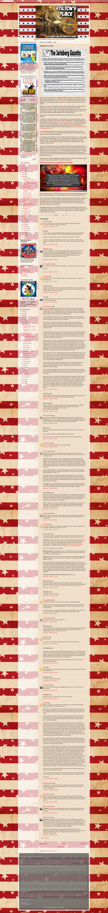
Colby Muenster (47, 794)
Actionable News (27, 200)
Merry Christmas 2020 (28, 188)
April (24, 224)
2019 (23, 232)
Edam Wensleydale (48, 783)
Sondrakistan (24, 274)
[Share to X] (65, 215)
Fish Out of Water (47, 306)
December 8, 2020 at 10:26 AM (50, 778)
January (25, 230)
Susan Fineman (47, 443)
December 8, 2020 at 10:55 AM (50, 789)
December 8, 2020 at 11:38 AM (50, 802)
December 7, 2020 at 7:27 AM (50, 411)
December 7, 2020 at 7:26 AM (50, 398)
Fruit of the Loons (27, 202)
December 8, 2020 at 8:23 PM (50, 835)
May (24, 222)
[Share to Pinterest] (67, 215)
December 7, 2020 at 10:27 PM (50, 663)
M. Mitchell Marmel (47, 264)
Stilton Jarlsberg (47, 806)
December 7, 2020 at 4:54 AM (50, 292)
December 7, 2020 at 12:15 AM (50, 226)
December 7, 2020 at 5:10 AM (50, 302)
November (26, 210)
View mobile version (63, 847)
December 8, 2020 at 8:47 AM (50, 698)
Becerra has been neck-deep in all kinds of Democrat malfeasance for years (63, 585)
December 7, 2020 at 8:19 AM (50, 488)
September (26, 214)
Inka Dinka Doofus (27, 195)
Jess (44, 296)
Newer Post (43, 843)
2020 (23, 176)
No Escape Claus (27, 193)
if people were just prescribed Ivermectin (64, 122)
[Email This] (62, 215)
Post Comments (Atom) (51, 850)
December (26, 178)
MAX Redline (46, 248)
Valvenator (45, 637)
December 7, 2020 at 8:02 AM (50, 446)
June (24, 220)
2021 (23, 174)
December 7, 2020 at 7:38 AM (50, 423)
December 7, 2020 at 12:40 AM (50, 272)
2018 (23, 234)
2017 (23, 236)
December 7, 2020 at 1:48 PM (50, 613)
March (25, 226)
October (25, 212)
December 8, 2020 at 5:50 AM (50, 680)
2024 (23, 168)
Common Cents (24, 269)
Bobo (44, 667)
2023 (23, 170)
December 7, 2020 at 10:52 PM (50, 672)
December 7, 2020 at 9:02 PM (50, 643)
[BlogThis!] (63, 215)
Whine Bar (25, 208)
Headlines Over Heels (28, 204)
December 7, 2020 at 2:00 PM (50, 621)
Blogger (62, 907)
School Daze (26, 198)
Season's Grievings (27, 186)
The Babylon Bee (63, 100)
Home (64, 843)
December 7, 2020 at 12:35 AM (50, 259)
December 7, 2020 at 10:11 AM (50, 529)
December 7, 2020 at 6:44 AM (50, 389)
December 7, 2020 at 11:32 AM (50, 587)
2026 (23, 164)
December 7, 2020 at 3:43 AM (50, 281)
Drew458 (45, 702)
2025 (23, 166)
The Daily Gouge (24, 276)
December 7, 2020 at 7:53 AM (50, 438)
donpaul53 (45, 276)
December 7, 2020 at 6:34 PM (50, 632)
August (25, 216)
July (24, 218)
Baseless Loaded (27, 206)
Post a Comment (45, 837)
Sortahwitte (46, 221)
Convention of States (25, 270)
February (25, 228)
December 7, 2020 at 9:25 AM (50, 509)
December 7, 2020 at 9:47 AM (50, 519)
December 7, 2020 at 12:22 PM (50, 595)
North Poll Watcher (27, 196)
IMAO (22, 272)
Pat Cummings (46, 685)
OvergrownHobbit (47, 600)
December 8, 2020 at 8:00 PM (50, 813)
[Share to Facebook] (66, 215)
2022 (23, 172)
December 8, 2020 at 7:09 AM (50, 690)
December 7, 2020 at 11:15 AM (50, 576)
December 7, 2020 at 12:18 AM (50, 244)
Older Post (84, 843)
